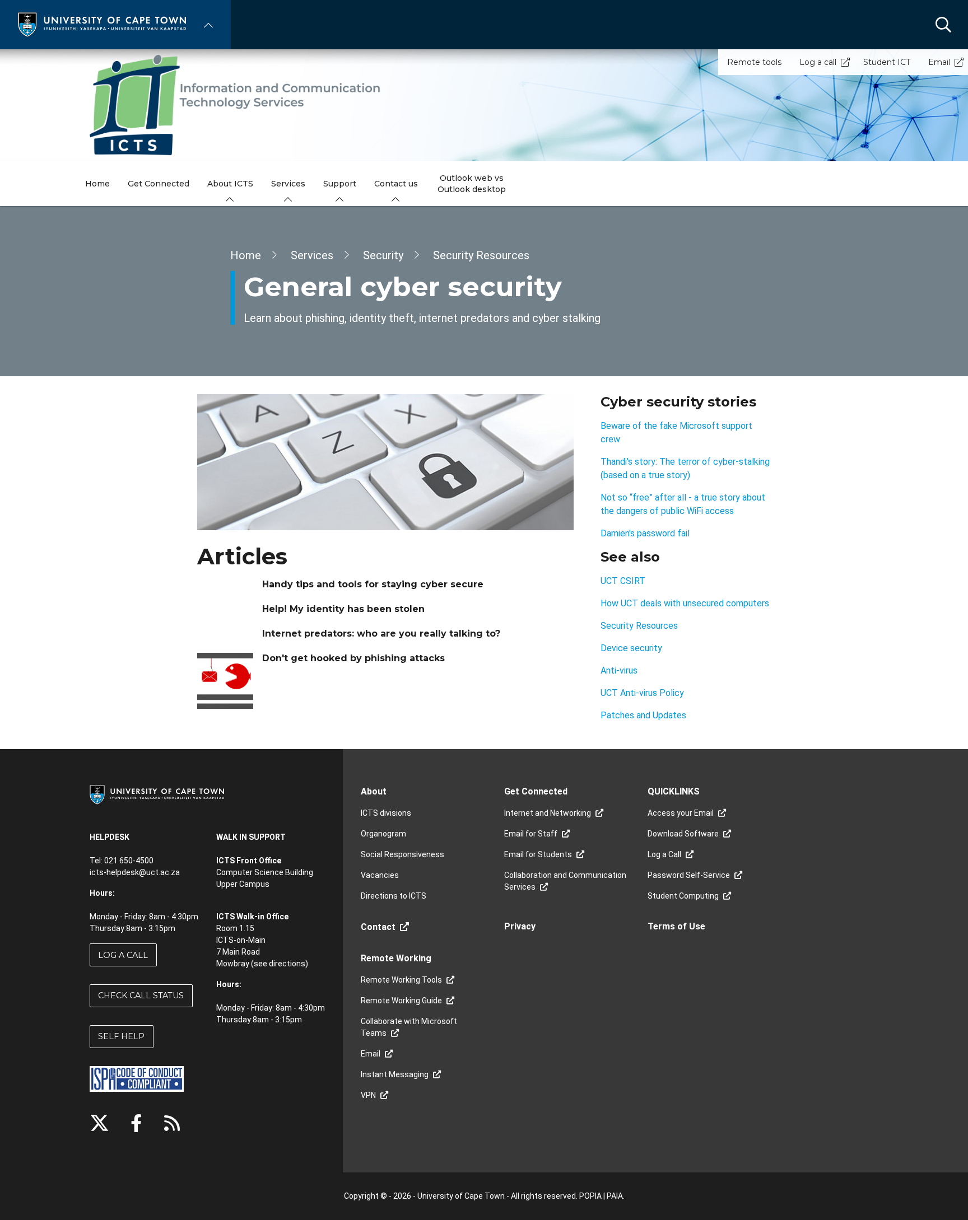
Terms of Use (676, 926)
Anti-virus (620, 670)
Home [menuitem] (97, 184)
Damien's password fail (645, 533)
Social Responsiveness (402, 854)
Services (312, 255)
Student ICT (886, 62)
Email (939, 62)
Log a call (817, 62)
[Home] (102, 23)
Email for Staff (530, 833)
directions (287, 963)
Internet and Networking (547, 812)
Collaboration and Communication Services (565, 881)
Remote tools (754, 62)
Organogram (383, 833)
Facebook (136, 1123)
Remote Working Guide (401, 1000)
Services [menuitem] (288, 184)
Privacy (520, 926)
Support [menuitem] (339, 184)
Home (245, 255)
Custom (172, 1123)
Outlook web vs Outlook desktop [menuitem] (472, 183)
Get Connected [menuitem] (158, 184)
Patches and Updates (643, 715)
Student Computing (683, 895)
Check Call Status (141, 995)
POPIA (590, 1195)
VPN (368, 1095)
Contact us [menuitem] (396, 184)
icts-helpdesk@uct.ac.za (135, 872)
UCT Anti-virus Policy (643, 693)
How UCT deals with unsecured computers (685, 603)
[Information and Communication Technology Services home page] (484, 105)
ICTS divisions (386, 812)
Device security (632, 648)
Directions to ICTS (393, 895)
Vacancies (380, 875)
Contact (378, 927)
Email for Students (538, 854)
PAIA (615, 1195)
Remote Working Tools (401, 979)
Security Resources (481, 255)
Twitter (99, 1123)
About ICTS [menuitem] (230, 184)
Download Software (683, 833)
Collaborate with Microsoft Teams (409, 1027)
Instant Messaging (395, 1074)
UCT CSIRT (623, 581)
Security (383, 255)
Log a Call (123, 955)
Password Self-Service (689, 875)
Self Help (121, 1036)
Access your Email (681, 812)
